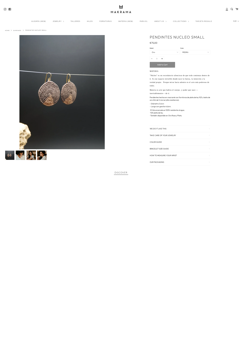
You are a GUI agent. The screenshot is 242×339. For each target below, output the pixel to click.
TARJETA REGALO (203, 21)
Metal (152, 48)
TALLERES (75, 21)
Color (182, 48)
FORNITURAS (105, 21)
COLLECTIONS (180, 21)
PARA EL (144, 21)
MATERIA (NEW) (125, 21)
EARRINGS (17, 30)
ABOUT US (159, 21)
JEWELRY (57, 21)
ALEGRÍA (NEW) (38, 21)
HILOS (90, 21)
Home (7, 30)
